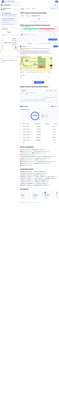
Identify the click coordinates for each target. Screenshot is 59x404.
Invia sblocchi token (6, 22)
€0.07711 (53, 176)
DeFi (16, 60)
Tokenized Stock (11, 60)
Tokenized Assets (4, 60)
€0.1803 (26, 178)
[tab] (22, 16)
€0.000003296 (42, 180)
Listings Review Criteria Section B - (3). (9, 15)
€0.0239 (43, 183)
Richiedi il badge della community (8, 24)
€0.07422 (27, 180)
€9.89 (51, 178)
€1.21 (42, 173)
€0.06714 (27, 185)
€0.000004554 (28, 183)
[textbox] (35, 36)
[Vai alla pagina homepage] (6, 5)
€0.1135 (27, 181)
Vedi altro (56, 26)
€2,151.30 (27, 174)
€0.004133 (41, 181)
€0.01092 (28, 173)
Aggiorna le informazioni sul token (8, 20)
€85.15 (40, 174)
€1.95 (42, 185)
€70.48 (27, 176)
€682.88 (41, 176)
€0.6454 (39, 178)
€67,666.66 (40, 171)
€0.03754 (26, 171)
